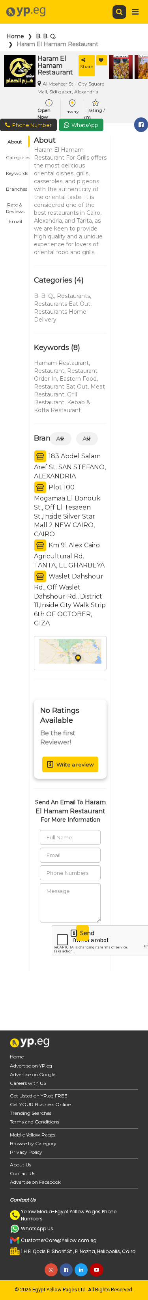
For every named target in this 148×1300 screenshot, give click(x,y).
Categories (18, 157)
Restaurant (49, 370)
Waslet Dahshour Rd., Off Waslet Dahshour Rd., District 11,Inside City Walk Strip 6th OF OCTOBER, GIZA (70, 599)
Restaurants (73, 295)
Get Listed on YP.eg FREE (38, 1096)
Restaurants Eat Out (62, 303)
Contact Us (22, 1173)
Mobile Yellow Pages (32, 1135)
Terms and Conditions (34, 1122)
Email (15, 221)
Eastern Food (78, 378)
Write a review (75, 764)
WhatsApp (84, 125)
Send (84, 933)
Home (15, 36)
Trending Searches (30, 1113)
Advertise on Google (32, 1074)
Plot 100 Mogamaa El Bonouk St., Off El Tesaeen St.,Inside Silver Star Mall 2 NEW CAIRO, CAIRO (67, 511)
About (14, 142)
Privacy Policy (26, 1152)
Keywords (17, 173)
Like (101, 60)
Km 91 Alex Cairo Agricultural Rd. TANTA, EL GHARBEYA (69, 555)
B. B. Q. (46, 36)
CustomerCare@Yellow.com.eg (59, 1240)
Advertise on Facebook (35, 1182)
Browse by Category (33, 1143)
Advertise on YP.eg (31, 1066)
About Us (20, 1165)
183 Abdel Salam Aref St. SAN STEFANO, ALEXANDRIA (70, 466)
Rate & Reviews (15, 206)
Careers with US (28, 1083)
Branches (16, 189)
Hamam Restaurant (61, 362)
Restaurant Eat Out (61, 386)
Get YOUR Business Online (40, 1104)
